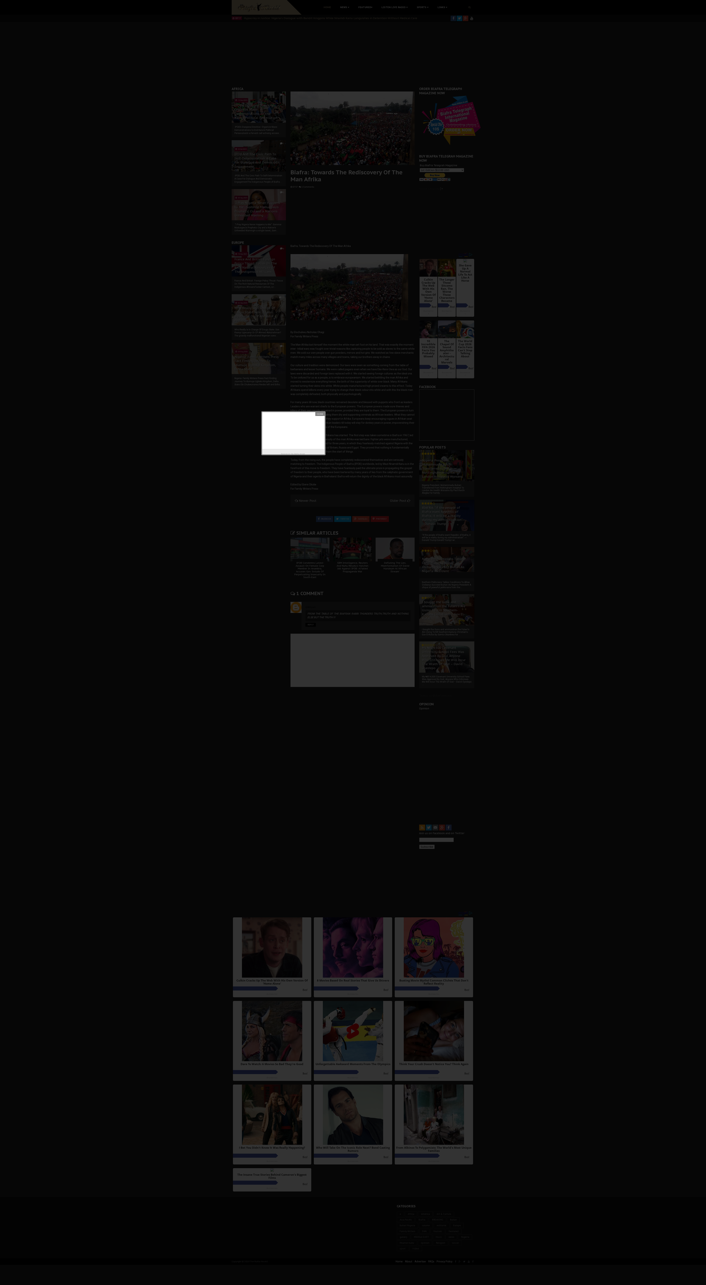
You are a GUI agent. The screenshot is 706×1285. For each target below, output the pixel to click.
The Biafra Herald (298, 454)
